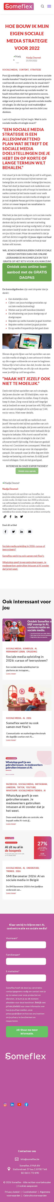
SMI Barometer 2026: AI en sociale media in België (25, 878)
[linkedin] (16, 517)
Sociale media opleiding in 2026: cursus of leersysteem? (26, 658)
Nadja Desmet (33, 57)
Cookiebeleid (30, 1191)
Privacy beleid (12, 1191)
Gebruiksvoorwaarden (35, 1195)
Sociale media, (10, 69)
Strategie (35, 69)
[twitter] (21, 517)
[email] (30, 532)
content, (24, 69)
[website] (5, 517)
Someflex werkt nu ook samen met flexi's (23, 555)
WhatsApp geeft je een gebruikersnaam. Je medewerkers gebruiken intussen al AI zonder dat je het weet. (25, 565)
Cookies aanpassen (28, 1185)
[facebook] (10, 517)
